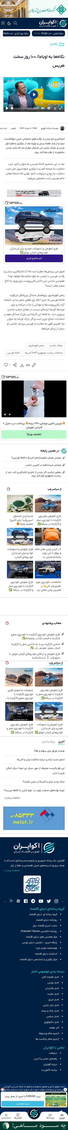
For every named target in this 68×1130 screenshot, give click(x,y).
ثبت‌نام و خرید (34, 258)
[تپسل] (6, 203)
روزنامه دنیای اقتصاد (46, 920)
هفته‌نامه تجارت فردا (46, 948)
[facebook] (26, 901)
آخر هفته (54, 1027)
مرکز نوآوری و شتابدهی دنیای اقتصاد (38, 959)
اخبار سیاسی (52, 1016)
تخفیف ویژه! (34, 434)
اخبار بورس (53, 982)
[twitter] (49, 901)
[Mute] (10, 414)
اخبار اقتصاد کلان (50, 977)
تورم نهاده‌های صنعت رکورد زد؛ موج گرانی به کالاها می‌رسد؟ (34, 790)
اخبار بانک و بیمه (50, 1011)
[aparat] (18, 901)
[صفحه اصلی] (34, 1113)
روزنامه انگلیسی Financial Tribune (39, 931)
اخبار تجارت (53, 994)
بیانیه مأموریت (49, 1070)
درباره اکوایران (50, 1064)
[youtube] (41, 901)
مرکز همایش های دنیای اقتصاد (41, 937)
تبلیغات (53, 1053)
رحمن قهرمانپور (36, 345)
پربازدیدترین (48, 741)
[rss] (11, 901)
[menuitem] (22, 365)
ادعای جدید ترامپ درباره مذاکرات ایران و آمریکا (41, 759)
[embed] (28, 365)
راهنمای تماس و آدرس (45, 1058)
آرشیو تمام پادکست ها (47, 1039)
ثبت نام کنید (22, 1104)
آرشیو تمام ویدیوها (49, 1033)
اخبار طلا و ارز (52, 988)
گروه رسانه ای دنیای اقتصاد (43, 914)
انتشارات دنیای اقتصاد (46, 954)
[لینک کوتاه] (34, 365)
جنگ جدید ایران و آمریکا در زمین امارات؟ (44, 781)
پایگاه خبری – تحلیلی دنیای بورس (39, 942)
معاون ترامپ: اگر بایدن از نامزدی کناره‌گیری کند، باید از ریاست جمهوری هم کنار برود (33, 474)
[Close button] (65, 1089)
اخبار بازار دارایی (51, 1005)
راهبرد (54, 44)
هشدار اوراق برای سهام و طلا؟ (49, 751)
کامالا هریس (13, 353)
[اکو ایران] (53, 23)
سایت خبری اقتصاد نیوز (45, 925)
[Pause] (5, 414)
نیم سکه (21, 33)
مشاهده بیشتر (13, 798)
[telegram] (33, 901)
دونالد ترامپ (56, 345)
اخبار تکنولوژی (51, 1022)
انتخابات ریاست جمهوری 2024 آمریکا (44, 353)
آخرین (61, 741)
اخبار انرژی (53, 999)
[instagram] (56, 901)
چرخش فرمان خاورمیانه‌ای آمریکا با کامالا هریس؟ (36, 458)
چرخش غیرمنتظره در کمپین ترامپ (43, 465)
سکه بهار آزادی (56, 33)
